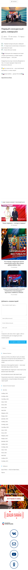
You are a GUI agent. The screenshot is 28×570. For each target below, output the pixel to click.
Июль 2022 (4, 452)
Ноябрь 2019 (4, 458)
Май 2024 (3, 410)
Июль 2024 (4, 404)
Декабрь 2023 (4, 418)
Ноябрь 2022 (4, 444)
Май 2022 (3, 455)
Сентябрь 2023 (4, 427)
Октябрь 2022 (4, 447)
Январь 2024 (4, 416)
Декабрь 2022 (4, 441)
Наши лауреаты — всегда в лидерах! (14, 223)
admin (5, 36)
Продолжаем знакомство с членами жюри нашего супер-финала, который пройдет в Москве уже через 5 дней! (13, 378)
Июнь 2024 (4, 407)
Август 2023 (4, 430)
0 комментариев (8, 39)
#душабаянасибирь (6, 77)
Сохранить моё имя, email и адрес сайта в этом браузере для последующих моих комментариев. (12, 335)
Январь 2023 (4, 438)
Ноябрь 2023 (4, 421)
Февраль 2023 (4, 435)
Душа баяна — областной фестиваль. (10, 469)
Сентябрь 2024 (4, 399)
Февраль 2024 (4, 413)
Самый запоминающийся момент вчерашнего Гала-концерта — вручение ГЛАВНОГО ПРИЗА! (14, 290)
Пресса (22, 36)
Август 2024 (4, 402)
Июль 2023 (4, 433)
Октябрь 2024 (4, 396)
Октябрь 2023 (4, 424)
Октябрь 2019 (4, 461)
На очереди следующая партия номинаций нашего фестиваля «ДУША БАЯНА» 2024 (14, 263)
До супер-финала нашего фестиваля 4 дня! (11, 374)
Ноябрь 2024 (4, 393)
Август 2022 (4, 449)
